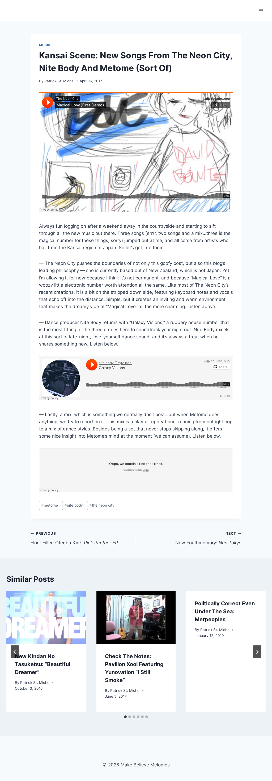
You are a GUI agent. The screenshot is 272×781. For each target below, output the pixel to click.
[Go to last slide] (15, 651)
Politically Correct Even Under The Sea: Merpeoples (225, 611)
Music (44, 45)
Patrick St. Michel (59, 81)
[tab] (125, 716)
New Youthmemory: (208, 538)
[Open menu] (261, 10)
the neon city (102, 505)
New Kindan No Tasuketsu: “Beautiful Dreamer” (42, 664)
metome (49, 505)
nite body (74, 505)
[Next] (257, 651)
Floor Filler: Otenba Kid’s (74, 538)
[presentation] (46, 617)
